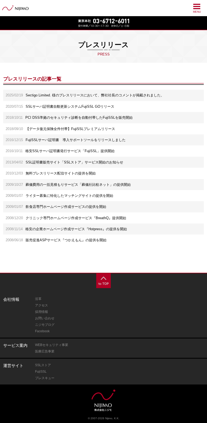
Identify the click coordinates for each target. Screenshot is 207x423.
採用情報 (41, 312)
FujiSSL (41, 371)
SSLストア (43, 365)
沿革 (38, 299)
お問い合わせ (44, 318)
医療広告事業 (44, 351)
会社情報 (11, 299)
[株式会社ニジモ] (15, 8)
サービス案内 (15, 345)
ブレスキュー (44, 378)
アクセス (41, 305)
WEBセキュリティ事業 (51, 345)
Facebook (42, 331)
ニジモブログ (44, 325)
